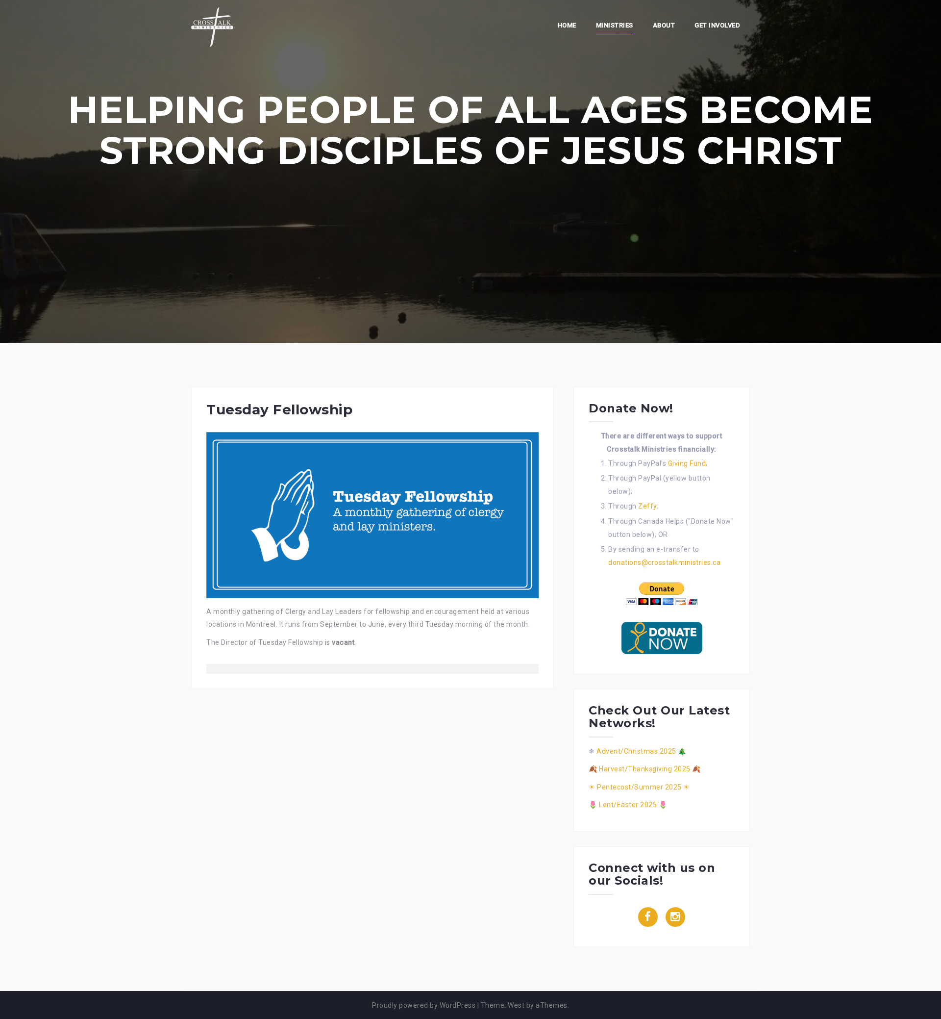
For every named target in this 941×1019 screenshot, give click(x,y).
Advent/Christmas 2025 (636, 751)
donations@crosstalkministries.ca (664, 562)
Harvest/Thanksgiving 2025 (645, 769)
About (664, 25)
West (516, 1005)
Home (567, 25)
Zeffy (647, 506)
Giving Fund (687, 463)
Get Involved (717, 25)
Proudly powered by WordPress (423, 1005)
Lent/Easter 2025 (628, 805)
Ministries (614, 25)
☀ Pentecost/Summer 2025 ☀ (639, 787)
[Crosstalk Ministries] (212, 26)
